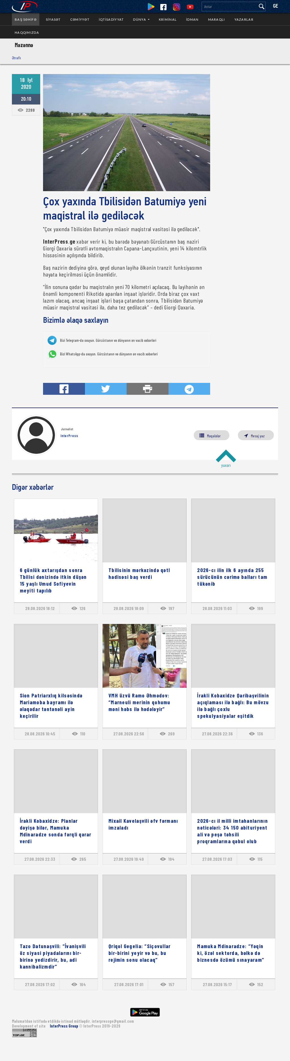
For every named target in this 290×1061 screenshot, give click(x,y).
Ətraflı (16, 57)
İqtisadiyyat (111, 19)
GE (275, 6)
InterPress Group (64, 1026)
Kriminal (168, 19)
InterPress (69, 435)
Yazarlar (243, 19)
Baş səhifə (26, 19)
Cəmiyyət (79, 19)
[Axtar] (261, 6)
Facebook (163, 7)
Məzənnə (24, 44)
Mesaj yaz (258, 435)
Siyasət (53, 19)
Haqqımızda (27, 32)
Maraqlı (216, 19)
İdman (192, 19)
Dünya (140, 19)
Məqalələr (214, 435)
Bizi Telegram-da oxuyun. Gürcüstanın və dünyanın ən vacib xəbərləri (108, 340)
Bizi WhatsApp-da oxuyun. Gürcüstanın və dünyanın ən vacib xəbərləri (109, 354)
